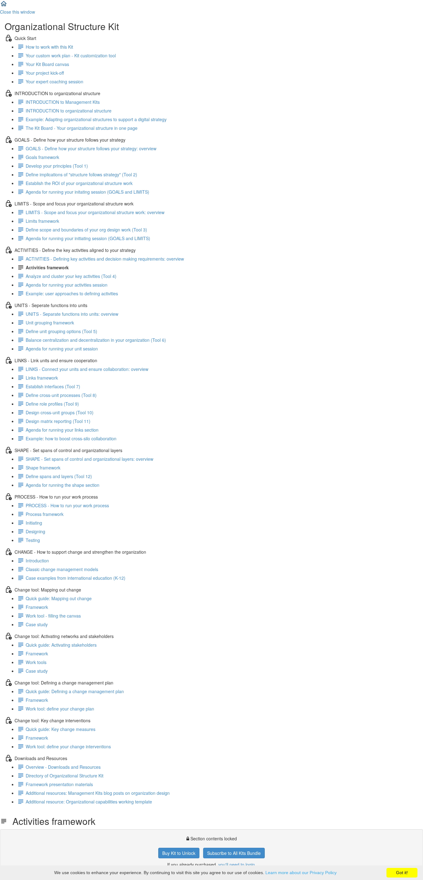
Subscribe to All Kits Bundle (234, 853)
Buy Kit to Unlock (178, 853)
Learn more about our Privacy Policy (301, 872)
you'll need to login (236, 864)
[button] (3, 5)
